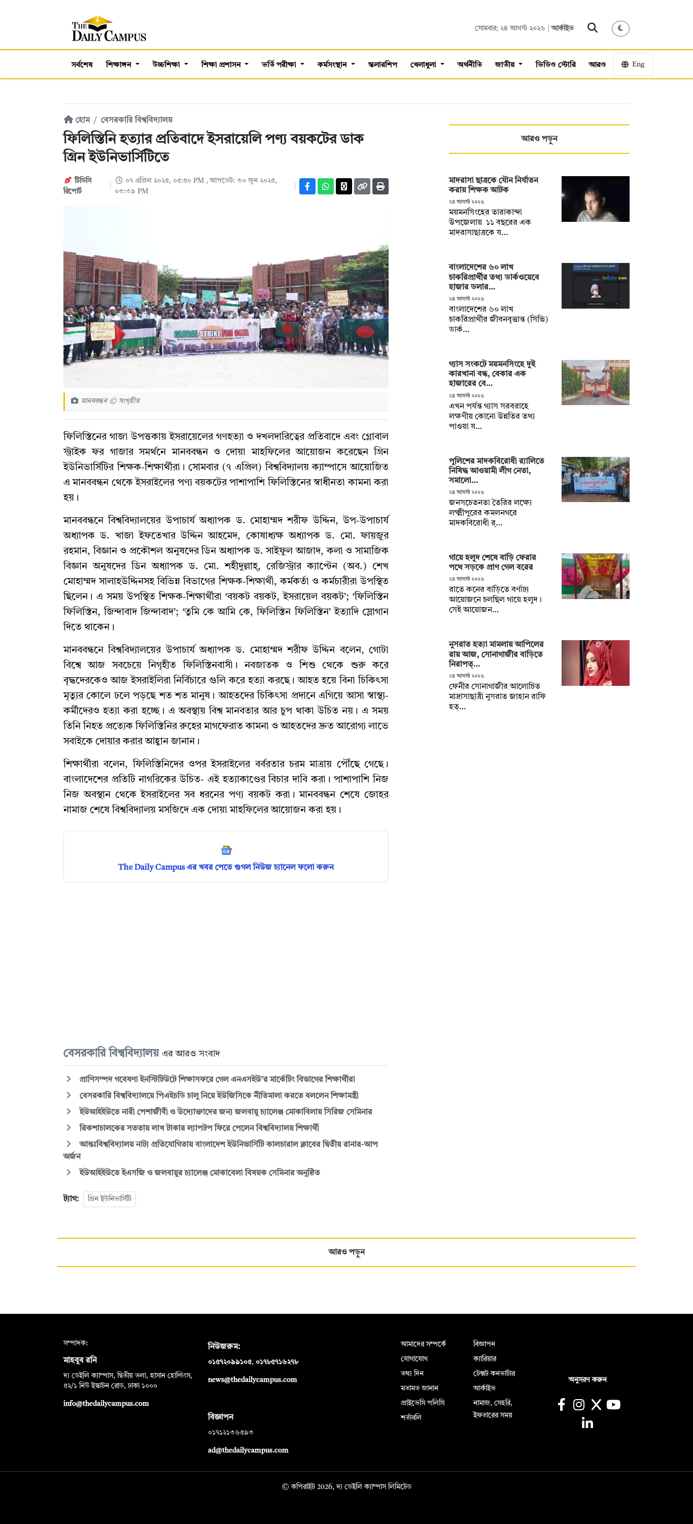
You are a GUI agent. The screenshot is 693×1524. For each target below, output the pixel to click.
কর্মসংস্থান (333, 65)
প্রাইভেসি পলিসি (422, 1403)
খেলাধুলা (424, 65)
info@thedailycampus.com (106, 1403)
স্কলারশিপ (382, 65)
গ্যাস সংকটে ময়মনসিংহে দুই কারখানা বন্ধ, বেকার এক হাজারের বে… (492, 374)
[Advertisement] (226, 963)
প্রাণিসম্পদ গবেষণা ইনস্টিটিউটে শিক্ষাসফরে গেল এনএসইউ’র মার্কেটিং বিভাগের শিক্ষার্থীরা (216, 1080)
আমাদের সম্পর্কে (423, 1344)
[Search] (593, 28)
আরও (597, 65)
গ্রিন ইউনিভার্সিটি (109, 1199)
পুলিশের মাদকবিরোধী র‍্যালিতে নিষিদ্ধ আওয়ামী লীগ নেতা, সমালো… (496, 471)
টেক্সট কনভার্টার (494, 1373)
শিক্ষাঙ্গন (119, 65)
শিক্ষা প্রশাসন (222, 65)
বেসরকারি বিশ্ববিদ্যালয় (136, 120)
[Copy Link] (362, 186)
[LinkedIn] (587, 1424)
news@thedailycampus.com (252, 1379)
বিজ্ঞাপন (484, 1344)
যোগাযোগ (414, 1359)
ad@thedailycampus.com (248, 1450)
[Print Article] (380, 186)
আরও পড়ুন (540, 139)
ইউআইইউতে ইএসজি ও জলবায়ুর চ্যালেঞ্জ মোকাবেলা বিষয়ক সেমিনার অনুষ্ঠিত (199, 1173)
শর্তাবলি (411, 1417)
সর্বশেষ (82, 65)
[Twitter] (344, 186)
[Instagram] (578, 1406)
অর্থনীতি (470, 65)
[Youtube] (613, 1406)
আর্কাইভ (562, 28)
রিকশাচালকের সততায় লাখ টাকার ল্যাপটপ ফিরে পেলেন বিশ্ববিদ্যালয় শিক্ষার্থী (198, 1128)
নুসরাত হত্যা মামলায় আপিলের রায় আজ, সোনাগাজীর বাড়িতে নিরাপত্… (496, 654)
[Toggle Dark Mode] (621, 29)
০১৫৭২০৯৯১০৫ (230, 1362)
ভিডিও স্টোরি (556, 65)
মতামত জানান (419, 1388)
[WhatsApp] (326, 186)
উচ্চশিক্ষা (167, 65)
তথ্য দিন (412, 1373)
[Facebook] (307, 186)
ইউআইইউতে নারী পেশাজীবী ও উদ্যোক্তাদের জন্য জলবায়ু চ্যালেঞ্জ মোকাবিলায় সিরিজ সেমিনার (225, 1112)
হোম (82, 120)
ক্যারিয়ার (484, 1359)
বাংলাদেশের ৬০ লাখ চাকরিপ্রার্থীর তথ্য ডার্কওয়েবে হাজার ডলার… (494, 277)
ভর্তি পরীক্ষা (280, 65)
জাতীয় (505, 65)
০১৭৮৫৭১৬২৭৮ (277, 1362)
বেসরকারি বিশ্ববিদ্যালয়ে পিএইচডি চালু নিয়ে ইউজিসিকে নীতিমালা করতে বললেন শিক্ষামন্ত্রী (218, 1096)
